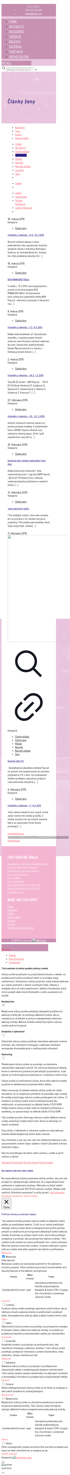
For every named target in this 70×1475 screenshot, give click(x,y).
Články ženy (21, 155)
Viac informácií (16, 958)
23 (45, 837)
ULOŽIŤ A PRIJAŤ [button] (9, 1453)
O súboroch (14, 962)
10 (19, 837)
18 (34, 837)
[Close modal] (2, 1462)
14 (26, 837)
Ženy (17, 173)
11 (21, 837)
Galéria (11, 913)
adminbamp (21, 196)
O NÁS (13, 21)
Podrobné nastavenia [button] (12, 1195)
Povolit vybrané (31, 1162)
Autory (18, 134)
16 (30, 837)
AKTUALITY (16, 26)
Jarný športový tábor (18, 508)
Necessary (11, 1256)
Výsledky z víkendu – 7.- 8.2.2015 (24, 805)
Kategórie (20, 127)
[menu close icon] (8, 945)
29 (60, 837)
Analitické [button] (6, 1337)
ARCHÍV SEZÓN (19, 56)
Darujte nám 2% (16, 760)
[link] (36, 69)
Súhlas (12, 955)
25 (50, 837)
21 (41, 837)
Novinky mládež (23, 166)
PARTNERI (16, 51)
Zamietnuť (6, 1162)
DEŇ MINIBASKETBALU (18, 279)
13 (25, 837)
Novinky (19, 162)
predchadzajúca (16, 833)
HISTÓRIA (15, 46)
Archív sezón (14, 917)
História (11, 920)
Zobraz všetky (22, 138)
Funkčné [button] (5, 1300)
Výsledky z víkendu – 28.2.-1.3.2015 (25, 375)
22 (43, 837)
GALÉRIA (14, 41)
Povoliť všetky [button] (30, 1195)
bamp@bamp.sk (33, 13)
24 (48, 837)
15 (28, 837)
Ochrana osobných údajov (21, 927)
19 (36, 837)
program (19, 170)
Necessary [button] (6, 1252)
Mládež (18, 158)
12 (23, 837)
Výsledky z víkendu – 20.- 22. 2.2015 (26, 416)
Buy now (5, 949)
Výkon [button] (4, 1319)
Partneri (11, 924)
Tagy (17, 131)
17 (32, 837)
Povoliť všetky (46, 1162)
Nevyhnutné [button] (7, 1394)
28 (58, 837)
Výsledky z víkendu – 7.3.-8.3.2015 (25, 327)
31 (65, 837)
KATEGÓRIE (16, 31)
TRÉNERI (15, 36)
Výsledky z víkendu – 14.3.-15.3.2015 (26, 234)
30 (63, 837)
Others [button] (4, 1439)
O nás (10, 906)
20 (38, 837)
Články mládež (22, 151)
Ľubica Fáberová (23, 207)
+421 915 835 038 (33, 10)
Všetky (18, 144)
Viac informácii (57, 1192)
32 (67, 837)
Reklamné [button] (6, 1358)
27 (56, 837)
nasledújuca (14, 840)
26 (53, 837)
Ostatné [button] (5, 1380)
